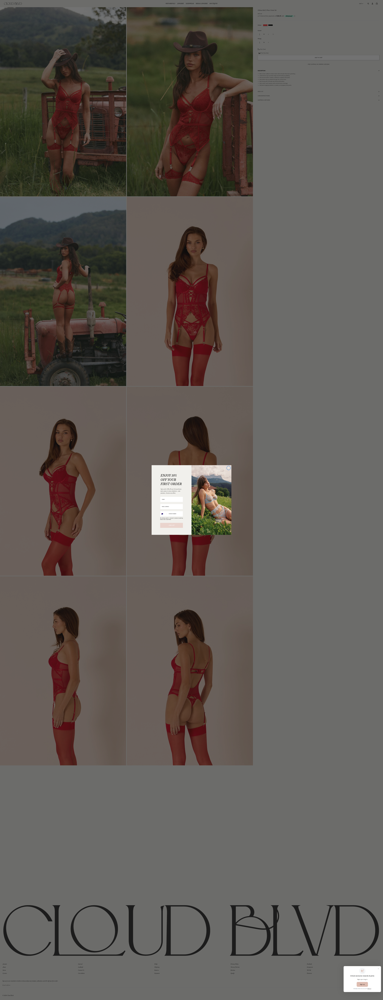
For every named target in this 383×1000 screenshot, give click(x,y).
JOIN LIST (172, 525)
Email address (163, 502)
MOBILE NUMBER (164, 510)
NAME (161, 495)
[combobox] (164, 513)
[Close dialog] (229, 468)
